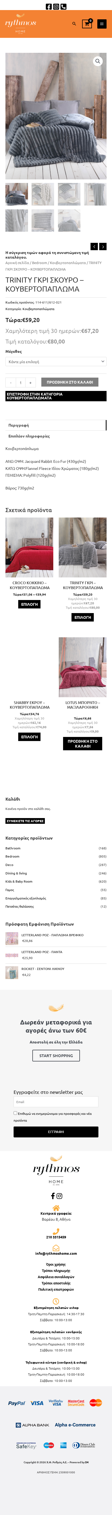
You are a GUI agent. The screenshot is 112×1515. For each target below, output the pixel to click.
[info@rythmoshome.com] (56, 1248)
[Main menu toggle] (102, 24)
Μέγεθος (13, 351)
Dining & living (16, 873)
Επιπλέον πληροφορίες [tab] (29, 435)
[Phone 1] (63, 6)
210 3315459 (56, 1237)
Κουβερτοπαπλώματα (68, 262)
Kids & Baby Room (18, 881)
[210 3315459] (56, 1231)
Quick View (29, 573)
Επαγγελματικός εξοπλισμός (25, 898)
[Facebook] (48, 6)
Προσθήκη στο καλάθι (70, 381)
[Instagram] (56, 6)
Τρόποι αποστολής (56, 1283)
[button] (74, 24)
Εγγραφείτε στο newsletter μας (48, 1092)
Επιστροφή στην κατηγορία (35, 395)
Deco (9, 864)
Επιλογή (29, 604)
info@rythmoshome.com (56, 1253)
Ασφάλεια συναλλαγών (56, 1277)
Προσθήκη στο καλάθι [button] (83, 743)
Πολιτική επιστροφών (56, 1289)
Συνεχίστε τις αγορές (25, 821)
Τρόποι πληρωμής (56, 1271)
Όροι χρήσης (56, 1264)
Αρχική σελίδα (17, 262)
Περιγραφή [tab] (18, 425)
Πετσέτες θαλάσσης (19, 906)
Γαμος (9, 889)
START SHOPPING (56, 1055)
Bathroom (12, 848)
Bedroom (39, 262)
